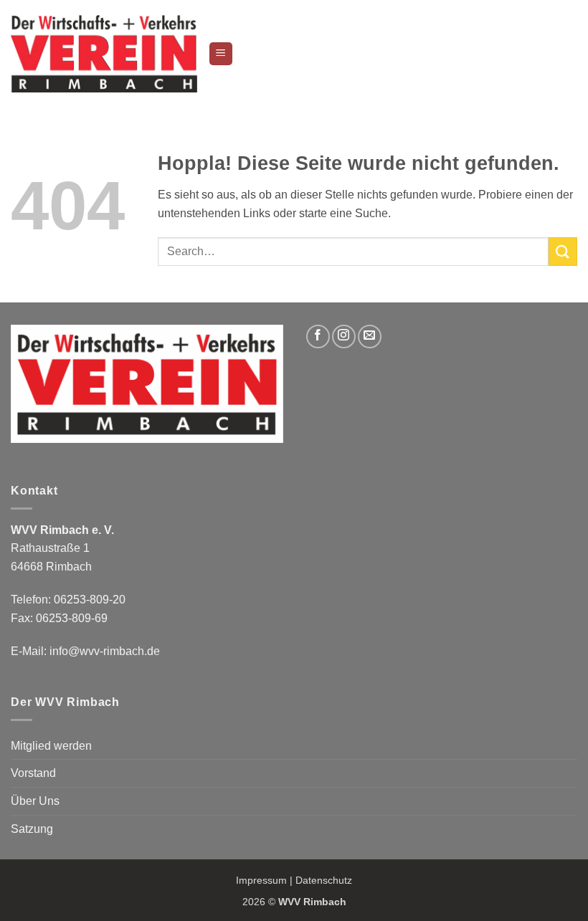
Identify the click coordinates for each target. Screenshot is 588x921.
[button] (220, 54)
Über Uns (35, 801)
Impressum (261, 880)
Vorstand (33, 773)
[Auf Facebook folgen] (318, 336)
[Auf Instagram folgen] (344, 336)
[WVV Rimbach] (104, 53)
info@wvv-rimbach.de (104, 651)
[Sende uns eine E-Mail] (369, 336)
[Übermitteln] (563, 251)
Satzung (32, 829)
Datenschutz (323, 880)
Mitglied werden (51, 746)
